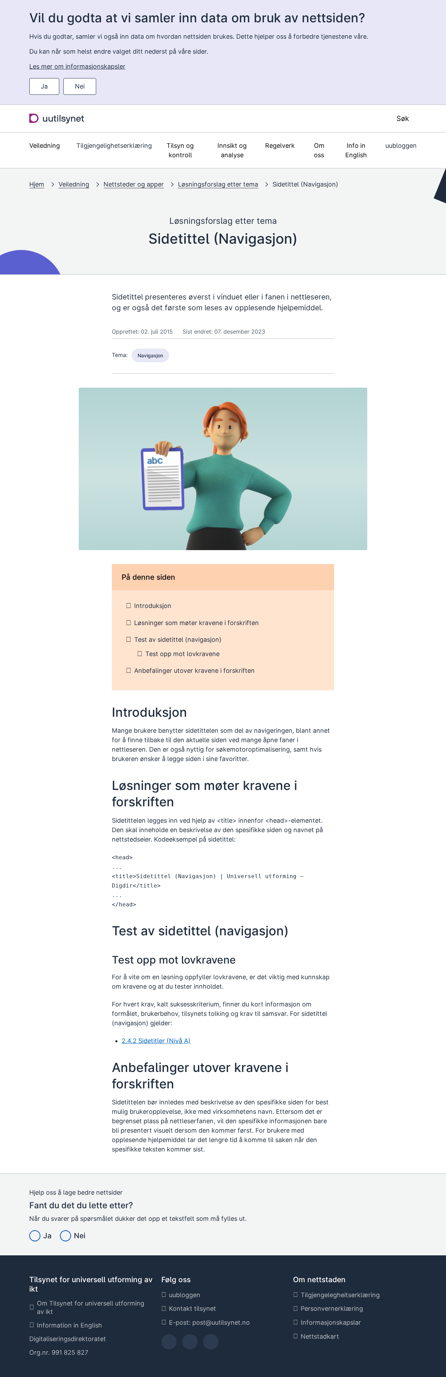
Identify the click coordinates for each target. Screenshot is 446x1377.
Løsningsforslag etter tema (218, 184)
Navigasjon (150, 355)
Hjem (36, 184)
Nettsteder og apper (133, 184)
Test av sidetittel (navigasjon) (178, 639)
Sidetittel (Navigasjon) (305, 184)
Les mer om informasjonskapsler (77, 66)
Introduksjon (152, 605)
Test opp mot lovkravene (182, 653)
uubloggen (401, 145)
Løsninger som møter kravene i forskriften (196, 622)
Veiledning (74, 184)
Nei (80, 86)
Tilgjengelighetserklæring (114, 145)
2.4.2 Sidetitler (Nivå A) (156, 1040)
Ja (44, 86)
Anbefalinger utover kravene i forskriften (194, 670)
